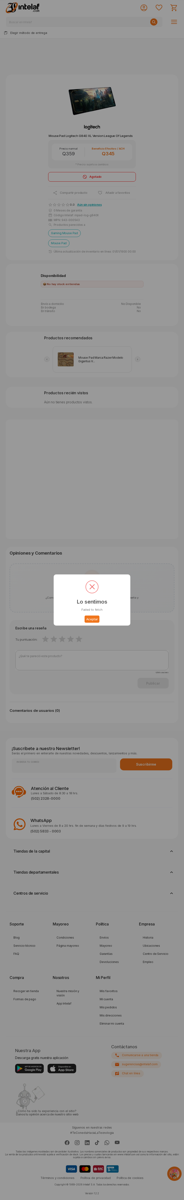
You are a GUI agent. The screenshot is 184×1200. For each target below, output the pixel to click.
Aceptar (92, 619)
